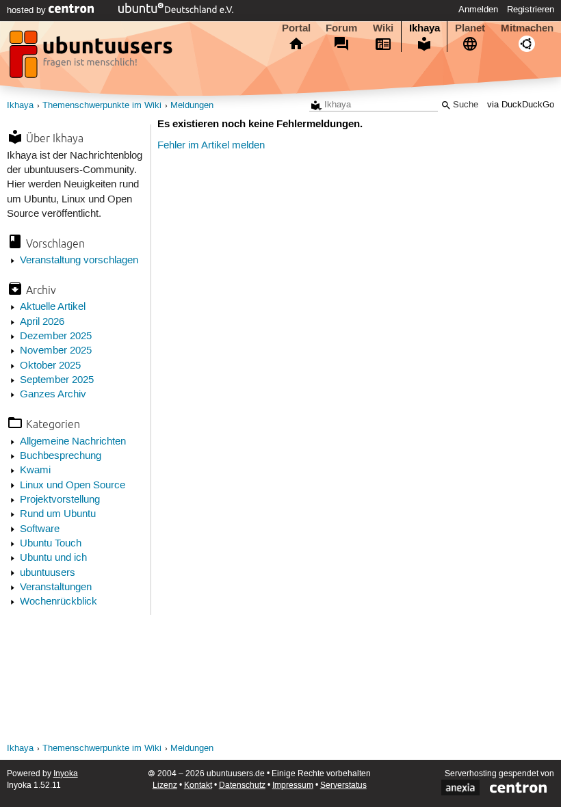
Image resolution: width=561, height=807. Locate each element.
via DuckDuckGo (520, 105)
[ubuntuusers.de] (92, 58)
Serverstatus (343, 785)
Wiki (383, 28)
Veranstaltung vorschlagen (79, 260)
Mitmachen (527, 28)
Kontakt (198, 785)
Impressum (292, 785)
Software (40, 529)
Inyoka (65, 774)
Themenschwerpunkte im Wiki (101, 106)
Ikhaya (424, 28)
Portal (296, 28)
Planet (470, 28)
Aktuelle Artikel (53, 307)
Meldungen (191, 106)
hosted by (28, 10)
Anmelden (478, 9)
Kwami (35, 470)
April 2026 (42, 322)
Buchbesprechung (60, 456)
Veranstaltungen (56, 587)
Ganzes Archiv (53, 394)
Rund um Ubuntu (58, 514)
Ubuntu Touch (50, 544)
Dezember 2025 (56, 336)
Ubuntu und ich (53, 558)
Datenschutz (242, 785)
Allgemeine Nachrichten (73, 442)
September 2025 (57, 380)
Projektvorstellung (60, 500)
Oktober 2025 (50, 366)
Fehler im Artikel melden (211, 146)
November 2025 (56, 351)
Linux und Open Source (72, 485)
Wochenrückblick (58, 602)
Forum (341, 28)
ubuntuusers (47, 573)
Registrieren (530, 9)
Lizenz (165, 785)
